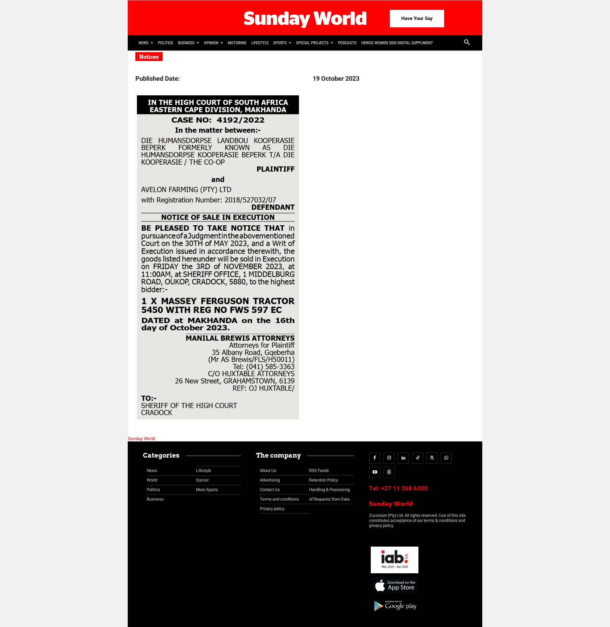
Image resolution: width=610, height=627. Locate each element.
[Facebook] (374, 458)
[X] (431, 458)
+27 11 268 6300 (404, 488)
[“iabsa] (394, 573)
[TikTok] (417, 458)
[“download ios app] (394, 594)
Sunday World (141, 438)
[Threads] (389, 472)
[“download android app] (394, 613)
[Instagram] (389, 458)
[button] (467, 43)
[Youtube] (374, 472)
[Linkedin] (403, 458)
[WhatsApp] (446, 458)
